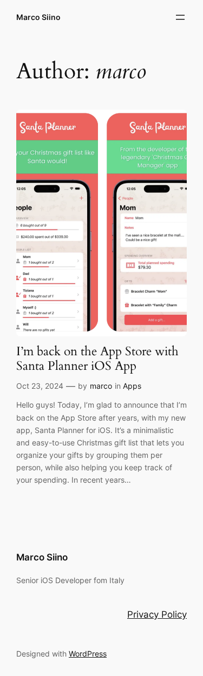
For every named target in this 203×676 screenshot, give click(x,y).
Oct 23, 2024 (39, 385)
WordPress (88, 653)
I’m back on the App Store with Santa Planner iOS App (97, 359)
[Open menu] (180, 17)
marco (101, 385)
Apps (132, 385)
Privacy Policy (157, 614)
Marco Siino (38, 17)
